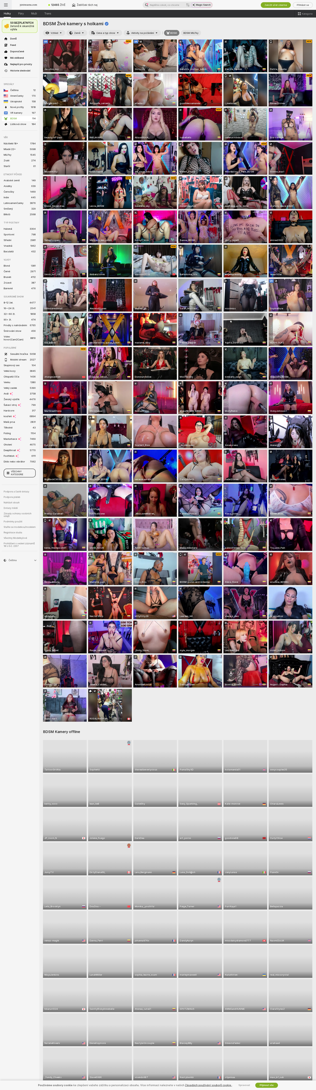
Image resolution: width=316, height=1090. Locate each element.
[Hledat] (187, 4)
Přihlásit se (303, 5)
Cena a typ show (105, 33)
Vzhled (54, 33)
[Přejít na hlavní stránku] (28, 5)
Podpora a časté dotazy (16, 491)
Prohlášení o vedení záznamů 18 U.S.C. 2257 (19, 544)
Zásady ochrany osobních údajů (17, 514)
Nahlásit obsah (12, 502)
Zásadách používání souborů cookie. (208, 1085)
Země (77, 33)
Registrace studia (13, 532)
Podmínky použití (13, 521)
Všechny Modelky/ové (15, 538)
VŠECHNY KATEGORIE (17, 473)
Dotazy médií (11, 508)
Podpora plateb (12, 497)
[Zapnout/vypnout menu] (6, 5)
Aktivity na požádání (142, 33)
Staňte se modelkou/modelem (20, 527)
